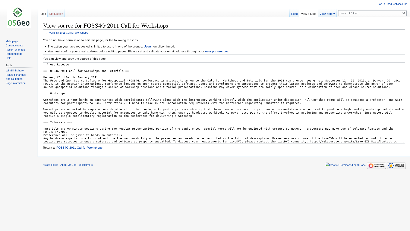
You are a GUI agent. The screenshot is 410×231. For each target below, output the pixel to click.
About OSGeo (68, 164)
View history (327, 13)
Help (8, 58)
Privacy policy (50, 164)
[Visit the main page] (19, 17)
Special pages (14, 78)
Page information (16, 83)
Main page (12, 41)
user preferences (216, 51)
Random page (14, 53)
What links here (15, 70)
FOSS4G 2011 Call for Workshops (68, 32)
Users (148, 46)
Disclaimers (86, 164)
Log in (381, 4)
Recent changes (15, 49)
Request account (397, 4)
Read (294, 13)
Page (43, 13)
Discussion (56, 13)
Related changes (16, 74)
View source (308, 13)
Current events (14, 45)
